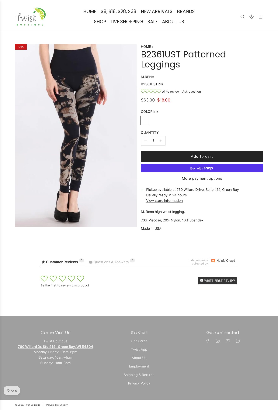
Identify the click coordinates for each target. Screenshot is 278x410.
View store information (164, 201)
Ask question (191, 91)
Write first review (219, 280)
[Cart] (260, 16)
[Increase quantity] (160, 140)
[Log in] (251, 16)
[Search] (242, 16)
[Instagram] (217, 340)
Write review (170, 91)
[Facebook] (207, 340)
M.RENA (147, 77)
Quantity (150, 133)
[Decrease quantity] (145, 140)
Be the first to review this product (65, 285)
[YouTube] (227, 340)
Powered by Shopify (57, 404)
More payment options (202, 178)
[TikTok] (237, 340)
